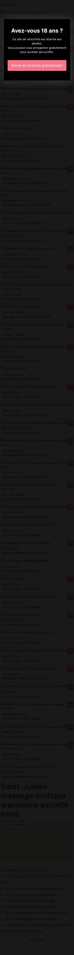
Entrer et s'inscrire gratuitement (37, 65)
